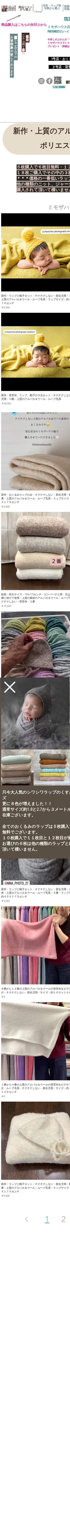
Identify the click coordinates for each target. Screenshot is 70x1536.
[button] (10, 687)
